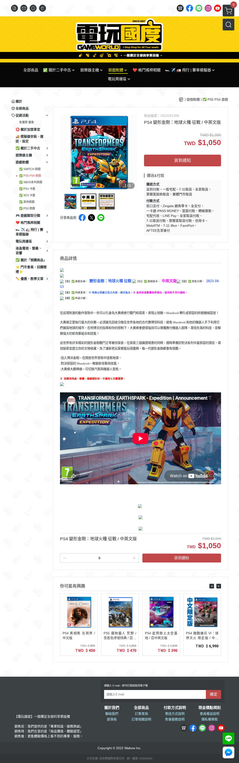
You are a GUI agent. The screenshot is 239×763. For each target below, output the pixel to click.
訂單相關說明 (141, 719)
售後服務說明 (175, 719)
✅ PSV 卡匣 (27, 188)
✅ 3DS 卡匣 (27, 195)
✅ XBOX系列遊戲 (30, 182)
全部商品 (141, 708)
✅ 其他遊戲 (27, 202)
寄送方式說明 (175, 713)
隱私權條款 (209, 719)
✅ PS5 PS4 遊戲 (30, 175)
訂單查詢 (141, 713)
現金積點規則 (209, 708)
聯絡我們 (111, 713)
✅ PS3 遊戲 (27, 208)
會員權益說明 (209, 713)
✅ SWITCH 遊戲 (30, 169)
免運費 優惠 (26, 122)
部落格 (112, 719)
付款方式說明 (175, 708)
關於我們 (111, 708)
